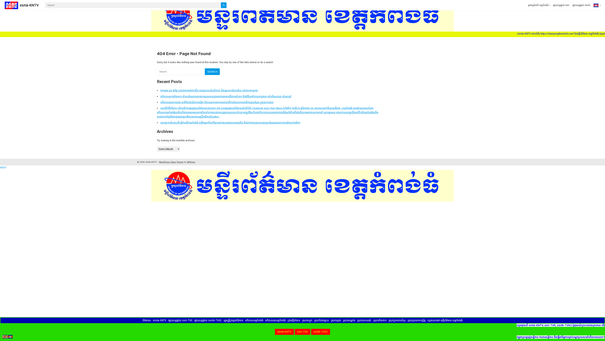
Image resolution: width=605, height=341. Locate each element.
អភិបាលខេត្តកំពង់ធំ (254, 320)
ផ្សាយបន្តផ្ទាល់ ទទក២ (581, 5)
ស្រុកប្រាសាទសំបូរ (397, 320)
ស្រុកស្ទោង (336, 320)
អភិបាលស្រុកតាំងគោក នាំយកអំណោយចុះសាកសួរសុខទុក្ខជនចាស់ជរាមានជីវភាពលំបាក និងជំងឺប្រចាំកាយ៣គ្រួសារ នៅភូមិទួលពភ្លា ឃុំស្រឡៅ (225, 96)
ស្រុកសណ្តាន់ (349, 320)
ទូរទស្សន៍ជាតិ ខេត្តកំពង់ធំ (538, 5)
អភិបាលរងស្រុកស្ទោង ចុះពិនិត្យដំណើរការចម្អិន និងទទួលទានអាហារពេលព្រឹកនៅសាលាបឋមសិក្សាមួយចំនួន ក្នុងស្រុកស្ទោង (216, 102)
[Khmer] (596, 5)
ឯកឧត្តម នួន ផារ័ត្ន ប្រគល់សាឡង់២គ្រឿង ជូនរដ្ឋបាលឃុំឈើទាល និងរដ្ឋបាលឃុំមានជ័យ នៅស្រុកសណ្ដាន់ (209, 90)
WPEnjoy (191, 162)
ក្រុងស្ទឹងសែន (294, 320)
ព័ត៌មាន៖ (147, 320)
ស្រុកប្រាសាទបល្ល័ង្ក (417, 320)
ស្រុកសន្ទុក (307, 320)
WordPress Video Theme (171, 162)
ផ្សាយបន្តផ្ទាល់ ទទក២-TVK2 (208, 320)
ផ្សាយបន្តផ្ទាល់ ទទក (561, 5)
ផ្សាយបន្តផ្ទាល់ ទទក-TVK (180, 320)
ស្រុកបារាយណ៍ (364, 320)
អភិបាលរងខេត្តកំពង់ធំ (275, 320)
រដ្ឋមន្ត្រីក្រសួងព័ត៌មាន (233, 320)
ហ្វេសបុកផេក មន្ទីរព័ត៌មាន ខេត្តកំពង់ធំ (445, 320)
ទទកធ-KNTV (29, 5)
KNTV (3, 167)
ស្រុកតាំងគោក (380, 320)
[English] (5, 336)
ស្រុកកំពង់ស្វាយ (321, 320)
